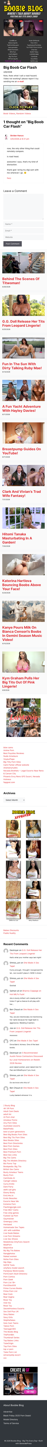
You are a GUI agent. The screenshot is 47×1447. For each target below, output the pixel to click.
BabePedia (8, 1129)
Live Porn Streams (11, 1236)
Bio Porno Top (9, 1163)
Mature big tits (12, 43)
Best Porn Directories (13, 1143)
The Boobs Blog (10, 1332)
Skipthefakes (9, 1320)
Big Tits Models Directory (14, 1161)
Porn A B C (34, 43)
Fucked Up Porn (10, 1216)
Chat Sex (34, 50)
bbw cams (8, 747)
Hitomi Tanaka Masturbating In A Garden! (17, 538)
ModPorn (7, 1245)
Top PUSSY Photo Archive (34, 47)
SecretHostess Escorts (13, 1308)
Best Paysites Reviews (13, 753)
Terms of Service (11, 1423)
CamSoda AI (9, 1178)
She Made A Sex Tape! (27, 1041)
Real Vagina (8, 1297)
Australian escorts (11, 1126)
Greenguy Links (10, 1221)
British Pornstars (13, 50)
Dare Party (8, 1187)
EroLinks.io (8, 1195)
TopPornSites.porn (13, 45)
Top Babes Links (11, 1340)
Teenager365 (9, 1329)
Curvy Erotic (8, 1184)
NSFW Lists (34, 61)
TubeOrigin (8, 1343)
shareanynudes (10, 768)
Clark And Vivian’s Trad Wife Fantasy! (21, 494)
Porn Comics (9, 1277)
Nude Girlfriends (34, 40)
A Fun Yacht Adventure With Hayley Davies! (21, 408)
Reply (9, 178)
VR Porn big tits (13, 59)
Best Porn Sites (10, 1149)
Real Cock (8, 1294)
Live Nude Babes (11, 1233)
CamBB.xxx (13, 40)
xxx (5, 1358)
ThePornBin (8, 1335)
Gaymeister (8, 1219)
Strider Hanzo (17, 135)
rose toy (7, 1303)
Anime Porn (8, 750)
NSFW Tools (9, 1265)
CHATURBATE (12, 54)
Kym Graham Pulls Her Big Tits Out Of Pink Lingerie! (20, 682)
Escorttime (34, 59)
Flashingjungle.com (12, 1207)
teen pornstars (12, 47)
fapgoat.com (9, 782)
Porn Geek (8, 1279)
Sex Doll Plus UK (11, 1311)
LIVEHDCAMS (34, 54)
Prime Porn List (10, 1291)
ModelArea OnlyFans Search (16, 1242)
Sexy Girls (8, 1317)
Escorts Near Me (11, 1201)
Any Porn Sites (10, 1123)
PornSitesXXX (9, 1285)
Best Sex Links (10, 1155)
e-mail (21, 81)
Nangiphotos (9, 1253)
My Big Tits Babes (11, 1250)
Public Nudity (9, 933)
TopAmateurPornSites (34, 45)
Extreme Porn (9, 1204)
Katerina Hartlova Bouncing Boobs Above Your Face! (21, 585)
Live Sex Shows (10, 1239)
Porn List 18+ (9, 1282)
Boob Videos (9, 113)
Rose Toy (7, 1300)
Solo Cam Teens (10, 1323)
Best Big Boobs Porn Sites (15, 1134)
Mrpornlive (8, 1248)
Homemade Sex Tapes (13, 1227)
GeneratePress (25, 1443)
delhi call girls (9, 1190)
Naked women (10, 1256)
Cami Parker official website (16, 765)
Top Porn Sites (10, 1346)
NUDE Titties (34, 52)
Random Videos (23, 113)
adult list (7, 1114)
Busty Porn (8, 1175)
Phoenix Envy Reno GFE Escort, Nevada (21, 776)
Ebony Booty (9, 1192)
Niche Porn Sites (11, 1259)
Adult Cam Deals (11, 1111)
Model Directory (10, 1419)
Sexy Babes (8, 1314)
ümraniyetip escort (12, 1355)
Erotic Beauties (10, 1198)
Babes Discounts (11, 930)
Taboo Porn (8, 1326)
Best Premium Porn (12, 1152)
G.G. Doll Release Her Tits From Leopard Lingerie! (23, 323)
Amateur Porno (10, 1120)
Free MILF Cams (10, 1210)
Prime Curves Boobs (12, 1288)
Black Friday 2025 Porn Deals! (17, 1415)
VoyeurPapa (8, 759)
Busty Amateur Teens (13, 1172)
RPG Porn (13, 52)
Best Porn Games (11, 1146)
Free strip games (11, 1213)
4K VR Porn (8, 1108)
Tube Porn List (10, 1352)
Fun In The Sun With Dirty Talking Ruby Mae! (22, 366)
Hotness (7, 779)
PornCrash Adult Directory (15, 1274)
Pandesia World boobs (13, 1271)
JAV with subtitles (11, 1230)
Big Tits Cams (9, 1158)
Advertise (7, 1412)
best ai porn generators (14, 1132)
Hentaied (7, 1224)
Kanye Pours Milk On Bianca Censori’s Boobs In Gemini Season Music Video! (22, 633)
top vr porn (8, 1349)
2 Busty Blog (9, 1105)
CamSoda (34, 56)
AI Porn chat (9, 1117)
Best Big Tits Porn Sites (14, 1137)
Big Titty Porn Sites (12, 762)
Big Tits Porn (13, 56)
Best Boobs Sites (11, 1140)
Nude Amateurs (10, 756)
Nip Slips (7, 1262)
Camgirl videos (10, 1181)
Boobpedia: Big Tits (12, 1166)
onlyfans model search (13, 1268)
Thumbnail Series (11, 1337)
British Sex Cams (11, 1169)
